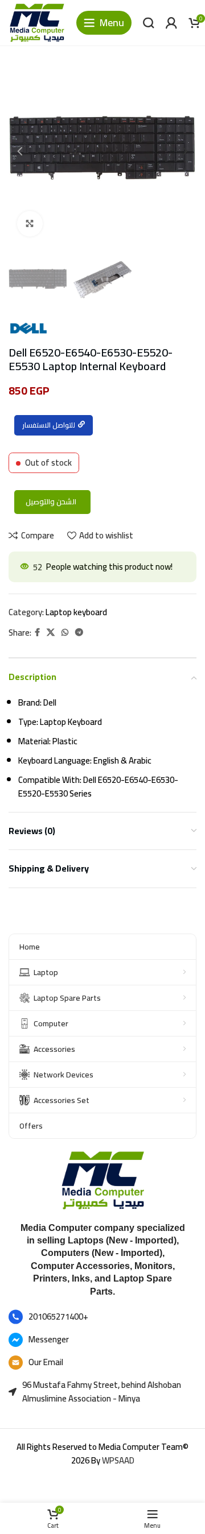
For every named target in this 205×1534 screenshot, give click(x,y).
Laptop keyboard (76, 612)
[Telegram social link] (79, 632)
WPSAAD (118, 1460)
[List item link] (102, 1316)
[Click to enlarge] (30, 224)
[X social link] (50, 632)
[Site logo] (37, 22)
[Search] (148, 22)
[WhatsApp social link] (65, 632)
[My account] (171, 22)
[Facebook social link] (37, 632)
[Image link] (102, 1179)
